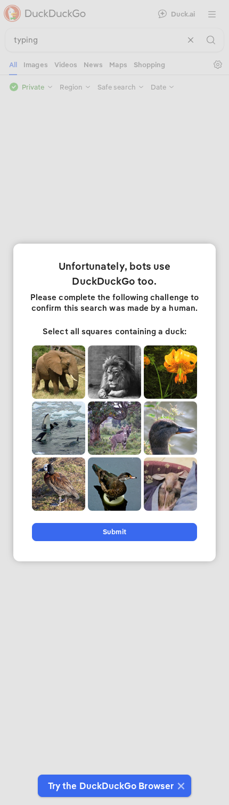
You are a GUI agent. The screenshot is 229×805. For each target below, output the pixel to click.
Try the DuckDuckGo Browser (111, 786)
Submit (114, 531)
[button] (180, 785)
